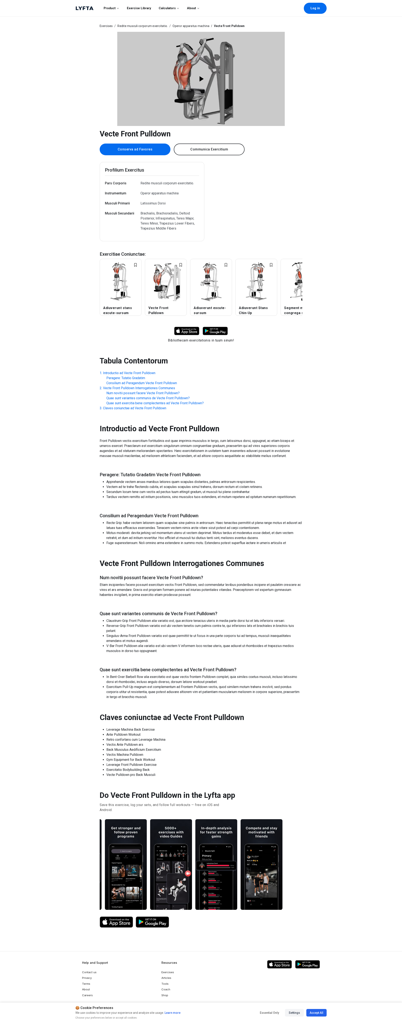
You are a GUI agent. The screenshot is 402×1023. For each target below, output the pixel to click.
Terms (86, 983)
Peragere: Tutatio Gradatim (125, 378)
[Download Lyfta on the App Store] (116, 922)
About (191, 8)
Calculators (167, 8)
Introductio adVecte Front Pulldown (129, 373)
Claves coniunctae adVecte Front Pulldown (134, 408)
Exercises (106, 26)
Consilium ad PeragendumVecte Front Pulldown (141, 383)
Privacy (87, 977)
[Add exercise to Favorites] (135, 265)
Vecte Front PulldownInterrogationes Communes (139, 388)
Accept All (316, 1012)
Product (110, 8)
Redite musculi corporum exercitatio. (142, 26)
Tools (165, 983)
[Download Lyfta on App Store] (186, 331)
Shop (164, 995)
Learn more (172, 1012)
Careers (87, 995)
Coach (165, 989)
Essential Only (269, 1012)
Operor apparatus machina (191, 26)
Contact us (89, 972)
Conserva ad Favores (135, 149)
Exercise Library (139, 8)
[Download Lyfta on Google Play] (215, 331)
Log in (315, 8)
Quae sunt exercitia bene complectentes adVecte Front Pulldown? (155, 403)
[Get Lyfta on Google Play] (152, 922)
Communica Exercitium (209, 149)
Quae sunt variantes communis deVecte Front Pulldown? (148, 398)
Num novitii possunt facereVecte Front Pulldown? (143, 393)
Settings (294, 1012)
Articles (166, 977)
